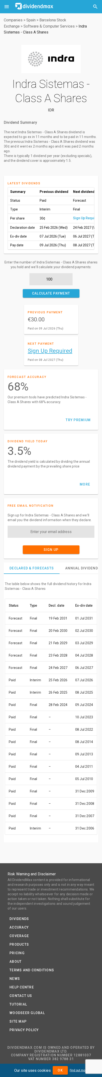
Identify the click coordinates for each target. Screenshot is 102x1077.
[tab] (32, 568)
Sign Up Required (86, 218)
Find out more (79, 1070)
